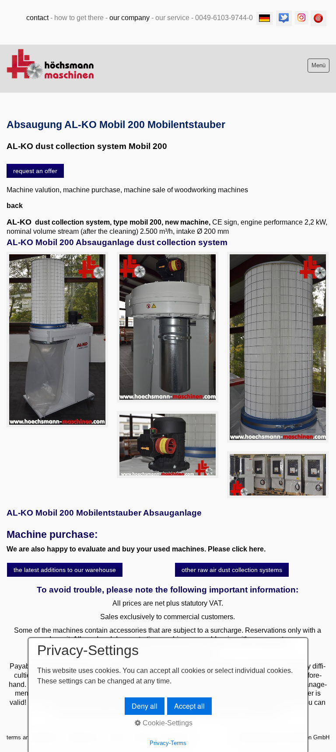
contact (37, 17)
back (15, 205)
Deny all (145, 706)
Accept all (189, 706)
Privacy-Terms (168, 743)
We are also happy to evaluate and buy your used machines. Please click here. (136, 549)
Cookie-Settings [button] (166, 723)
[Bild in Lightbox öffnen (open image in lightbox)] (57, 339)
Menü (319, 65)
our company (129, 17)
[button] (35, 171)
